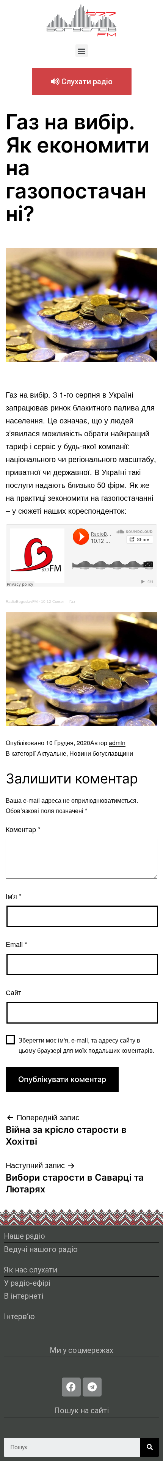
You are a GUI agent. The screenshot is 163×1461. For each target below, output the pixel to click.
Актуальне (51, 753)
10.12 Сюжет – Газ (58, 601)
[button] (81, 50)
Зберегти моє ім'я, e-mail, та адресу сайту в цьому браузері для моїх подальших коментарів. (86, 1045)
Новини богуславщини (101, 753)
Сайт (13, 992)
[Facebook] (71, 1387)
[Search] (149, 1447)
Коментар (23, 829)
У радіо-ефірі (27, 1283)
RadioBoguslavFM (22, 601)
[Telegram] (92, 1387)
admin (117, 742)
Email (16, 944)
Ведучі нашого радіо (41, 1249)
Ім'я (14, 896)
